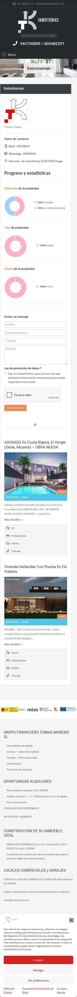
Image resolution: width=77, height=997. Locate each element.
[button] (71, 920)
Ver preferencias (38, 980)
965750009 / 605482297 (42, 44)
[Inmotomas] (38, 22)
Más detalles (12, 519)
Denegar (38, 970)
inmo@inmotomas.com (50, 3)
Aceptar (39, 960)
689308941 (23, 146)
